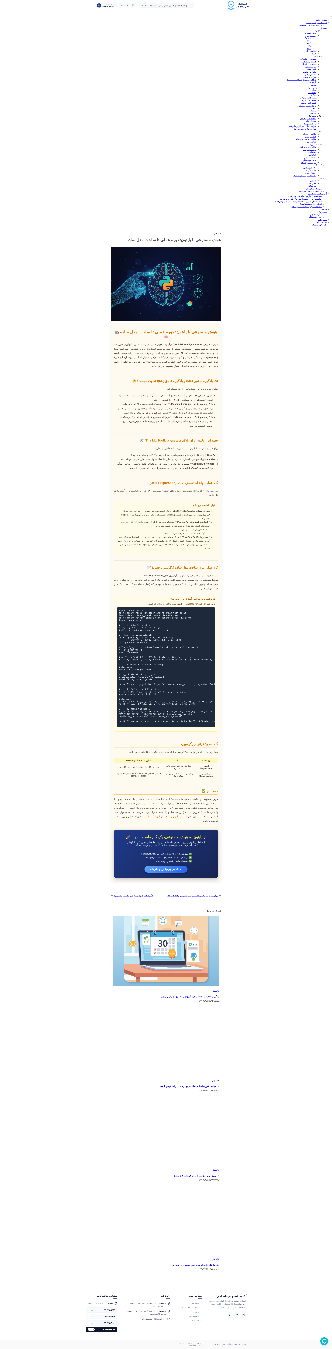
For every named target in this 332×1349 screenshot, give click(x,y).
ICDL (314, 53)
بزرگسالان (311, 186)
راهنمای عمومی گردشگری (304, 175)
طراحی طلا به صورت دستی (304, 129)
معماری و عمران (314, 87)
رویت (314, 108)
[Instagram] (132, 5)
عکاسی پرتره (310, 136)
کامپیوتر (318, 30)
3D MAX (312, 92)
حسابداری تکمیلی (309, 64)
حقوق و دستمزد (309, 71)
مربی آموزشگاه (309, 160)
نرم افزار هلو (310, 74)
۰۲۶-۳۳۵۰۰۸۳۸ (102, 1316)
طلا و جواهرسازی (314, 116)
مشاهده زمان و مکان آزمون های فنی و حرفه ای (301, 198)
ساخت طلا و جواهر (308, 118)
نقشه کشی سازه (309, 100)
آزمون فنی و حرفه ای (317, 193)
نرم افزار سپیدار (309, 77)
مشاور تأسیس (310, 157)
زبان (320, 178)
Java (309, 48)
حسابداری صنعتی (309, 61)
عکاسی (318, 131)
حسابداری (317, 56)
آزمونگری (312, 152)
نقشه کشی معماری (308, 97)
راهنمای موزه (310, 173)
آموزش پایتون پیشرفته (175, 816)
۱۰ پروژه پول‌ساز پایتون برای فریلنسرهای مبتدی (196, 1175)
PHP (309, 40)
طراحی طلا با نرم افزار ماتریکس (302, 126)
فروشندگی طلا (310, 123)
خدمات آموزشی (315, 144)
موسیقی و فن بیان (314, 188)
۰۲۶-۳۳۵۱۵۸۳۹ (102, 1310)
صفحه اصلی (321, 20)
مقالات (324, 209)
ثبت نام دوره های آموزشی (310, 25)
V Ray (313, 95)
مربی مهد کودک (309, 149)
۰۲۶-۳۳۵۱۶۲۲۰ (102, 1323)
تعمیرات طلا (311, 121)
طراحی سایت (310, 51)
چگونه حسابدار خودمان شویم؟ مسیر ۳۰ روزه (133, 895)
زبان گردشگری (309, 167)
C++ (309, 43)
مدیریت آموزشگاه (308, 162)
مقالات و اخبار (194, 1316)
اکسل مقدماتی (310, 69)
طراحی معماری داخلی (306, 105)
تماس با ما (322, 219)
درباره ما (323, 211)
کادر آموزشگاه (315, 217)
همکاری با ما (321, 222)
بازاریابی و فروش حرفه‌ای (310, 191)
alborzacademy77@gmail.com (154, 1319)
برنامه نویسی (310, 35)
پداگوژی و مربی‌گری (307, 147)
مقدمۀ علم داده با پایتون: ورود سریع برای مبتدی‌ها (195, 1265)
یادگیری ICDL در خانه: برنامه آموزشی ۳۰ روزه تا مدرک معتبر (190, 996)
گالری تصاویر (316, 214)
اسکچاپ (312, 110)
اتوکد (314, 90)
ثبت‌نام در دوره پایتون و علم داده (166, 869)
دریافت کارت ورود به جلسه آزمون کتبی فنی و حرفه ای (298, 201)
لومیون (313, 113)
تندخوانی (312, 154)
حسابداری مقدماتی (308, 59)
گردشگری (317, 165)
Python (308, 38)
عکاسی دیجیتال (309, 134)
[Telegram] (127, 5)
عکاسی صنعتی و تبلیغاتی (305, 139)
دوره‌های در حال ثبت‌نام (190, 1307)
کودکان (313, 180)
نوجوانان (312, 183)
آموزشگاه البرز (152, 816)
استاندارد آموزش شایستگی (310, 204)
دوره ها (324, 27)
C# (309, 46)
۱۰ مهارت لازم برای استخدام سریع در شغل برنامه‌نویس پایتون (189, 1086)
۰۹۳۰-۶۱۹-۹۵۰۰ (102, 1329)
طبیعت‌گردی (311, 170)
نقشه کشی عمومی (308, 103)
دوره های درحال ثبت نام (316, 22)
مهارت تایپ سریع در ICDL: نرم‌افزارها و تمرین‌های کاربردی (192, 895)
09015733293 (108, 6)
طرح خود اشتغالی (319, 224)
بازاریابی (312, 82)
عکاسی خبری (310, 141)
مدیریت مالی (310, 66)
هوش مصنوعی (310, 33)
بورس (313, 84)
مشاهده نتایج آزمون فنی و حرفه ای (307, 206)
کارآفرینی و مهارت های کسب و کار (301, 79)
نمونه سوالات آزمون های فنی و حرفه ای (304, 196)
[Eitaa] (121, 5)
